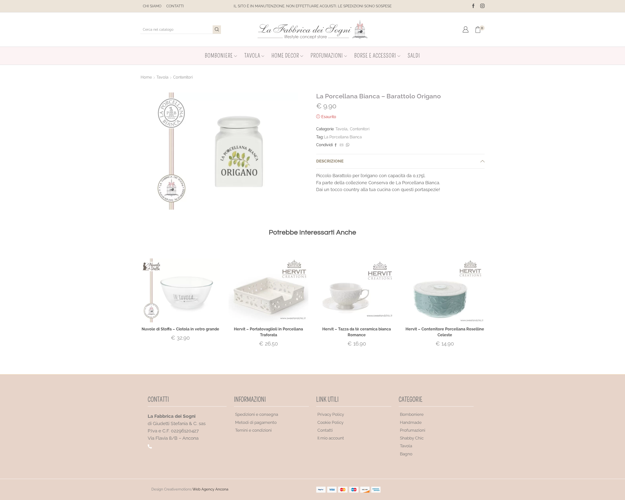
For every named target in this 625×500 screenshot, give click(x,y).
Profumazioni (327, 55)
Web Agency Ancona (210, 489)
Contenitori (183, 77)
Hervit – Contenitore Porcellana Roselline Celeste (445, 332)
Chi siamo (152, 6)
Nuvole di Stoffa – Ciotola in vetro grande (180, 329)
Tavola (252, 55)
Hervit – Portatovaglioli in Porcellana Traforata (268, 332)
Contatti (175, 6)
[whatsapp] (346, 145)
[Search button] (217, 29)
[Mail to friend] (341, 145)
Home (146, 77)
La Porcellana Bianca (343, 137)
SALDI (414, 55)
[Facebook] (473, 6)
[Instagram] (482, 6)
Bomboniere (219, 55)
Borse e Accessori (375, 55)
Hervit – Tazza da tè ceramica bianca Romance (356, 332)
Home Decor (285, 55)
